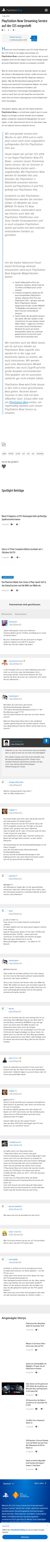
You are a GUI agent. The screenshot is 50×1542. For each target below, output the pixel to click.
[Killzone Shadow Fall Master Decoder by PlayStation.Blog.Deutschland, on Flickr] (20, 434)
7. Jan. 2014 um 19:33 (15, 624)
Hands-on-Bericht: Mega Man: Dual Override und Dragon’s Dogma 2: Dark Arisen (36, 1462)
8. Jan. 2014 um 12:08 (16, 744)
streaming (40, 453)
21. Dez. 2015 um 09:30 (16, 1234)
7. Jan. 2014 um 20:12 (15, 699)
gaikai (4, 453)
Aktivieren (25, 1537)
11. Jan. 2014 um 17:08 (15, 1145)
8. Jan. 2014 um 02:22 (15, 813)
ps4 (28, 453)
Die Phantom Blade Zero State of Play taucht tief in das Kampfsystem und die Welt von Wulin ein (24, 583)
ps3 (23, 453)
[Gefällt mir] (17, 524)
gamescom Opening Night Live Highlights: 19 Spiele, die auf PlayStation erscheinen (36, 1365)
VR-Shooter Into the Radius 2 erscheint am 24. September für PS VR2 (36, 1402)
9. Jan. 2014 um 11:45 (15, 1061)
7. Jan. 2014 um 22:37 (15, 785)
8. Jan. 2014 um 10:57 (15, 878)
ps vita (18, 453)
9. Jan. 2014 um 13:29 (15, 1093)
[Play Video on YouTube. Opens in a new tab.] (18, 1392)
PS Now (11, 453)
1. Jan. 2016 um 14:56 (15, 1262)
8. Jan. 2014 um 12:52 (15, 913)
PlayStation (14, 10)
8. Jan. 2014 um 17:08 (15, 963)
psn (33, 453)
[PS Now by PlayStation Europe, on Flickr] (23, 256)
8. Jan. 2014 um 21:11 (15, 1011)
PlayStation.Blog (18, 402)
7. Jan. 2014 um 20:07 (15, 663)
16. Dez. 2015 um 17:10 (15, 1209)
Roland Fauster (16, 37)
